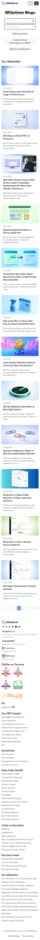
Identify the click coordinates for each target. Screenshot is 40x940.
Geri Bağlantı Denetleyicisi (12, 717)
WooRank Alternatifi (10, 869)
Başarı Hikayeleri (8, 836)
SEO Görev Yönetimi (10, 819)
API (2, 745)
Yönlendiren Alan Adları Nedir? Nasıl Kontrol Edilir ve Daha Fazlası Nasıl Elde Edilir (20, 277)
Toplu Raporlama (8, 720)
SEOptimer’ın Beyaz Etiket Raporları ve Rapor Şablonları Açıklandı (17, 497)
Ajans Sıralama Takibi (10, 774)
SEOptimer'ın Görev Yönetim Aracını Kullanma (17, 543)
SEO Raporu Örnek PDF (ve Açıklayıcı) (16, 137)
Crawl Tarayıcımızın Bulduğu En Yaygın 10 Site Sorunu (18, 93)
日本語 (11, 846)
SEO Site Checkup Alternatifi (13, 866)
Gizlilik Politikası (14, 936)
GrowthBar (6, 795)
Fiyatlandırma (7, 832)
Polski (23, 846)
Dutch (17, 846)
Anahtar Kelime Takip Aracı (12, 731)
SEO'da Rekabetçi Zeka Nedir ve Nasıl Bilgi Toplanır (19, 408)
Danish (22, 839)
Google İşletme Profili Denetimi (15, 761)
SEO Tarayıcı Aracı (9, 738)
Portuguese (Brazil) (9, 849)
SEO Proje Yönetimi (9, 816)
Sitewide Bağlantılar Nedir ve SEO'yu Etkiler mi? (17, 231)
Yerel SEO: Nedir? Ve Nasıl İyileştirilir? (17, 885)
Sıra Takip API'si (8, 809)
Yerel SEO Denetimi (10, 764)
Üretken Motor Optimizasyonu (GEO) (20, 41)
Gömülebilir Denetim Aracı (13, 724)
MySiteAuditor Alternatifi (12, 859)
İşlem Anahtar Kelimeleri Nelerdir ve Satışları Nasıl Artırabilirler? (19, 364)
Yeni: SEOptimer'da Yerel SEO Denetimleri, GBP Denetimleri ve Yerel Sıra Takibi (20, 898)
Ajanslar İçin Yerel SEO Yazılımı (14, 802)
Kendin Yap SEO (8, 788)
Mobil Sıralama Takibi (10, 805)
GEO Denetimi (7, 758)
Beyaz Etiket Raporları (10, 741)
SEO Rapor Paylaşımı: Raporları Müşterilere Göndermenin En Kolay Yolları (19, 891)
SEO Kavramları (20, 33)
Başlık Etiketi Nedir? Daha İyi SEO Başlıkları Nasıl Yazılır (20, 912)
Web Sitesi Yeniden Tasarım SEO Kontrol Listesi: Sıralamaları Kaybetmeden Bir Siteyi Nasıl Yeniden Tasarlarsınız (19, 184)
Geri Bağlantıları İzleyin (11, 734)
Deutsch (29, 839)
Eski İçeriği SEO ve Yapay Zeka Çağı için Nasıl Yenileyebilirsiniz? (19, 322)
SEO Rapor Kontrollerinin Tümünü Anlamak (19, 587)
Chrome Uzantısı (8, 784)
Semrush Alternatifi (9, 862)
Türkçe (22, 849)
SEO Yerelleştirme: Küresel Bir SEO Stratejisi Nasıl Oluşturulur (16, 919)
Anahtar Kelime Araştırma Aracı (14, 727)
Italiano (4, 846)
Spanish (4, 843)
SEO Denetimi (7, 754)
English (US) (12, 839)
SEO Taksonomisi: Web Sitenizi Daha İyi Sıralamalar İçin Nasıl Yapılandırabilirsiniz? (19, 905)
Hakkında (5, 829)
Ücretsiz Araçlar (8, 791)
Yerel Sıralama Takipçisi (11, 798)
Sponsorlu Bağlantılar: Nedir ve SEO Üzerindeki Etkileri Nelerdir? (19, 452)
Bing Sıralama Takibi (10, 781)
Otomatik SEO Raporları (11, 777)
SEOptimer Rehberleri (20, 49)
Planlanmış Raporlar (10, 812)
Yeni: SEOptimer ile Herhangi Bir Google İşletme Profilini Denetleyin (18, 880)
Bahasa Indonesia (23, 843)
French (12, 843)
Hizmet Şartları (27, 936)
